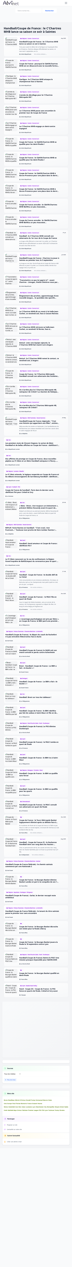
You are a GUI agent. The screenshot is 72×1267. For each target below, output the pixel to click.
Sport (23, 540)
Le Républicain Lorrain (13, 449)
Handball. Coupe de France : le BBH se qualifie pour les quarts (38, 790)
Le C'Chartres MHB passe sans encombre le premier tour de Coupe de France (37, 112)
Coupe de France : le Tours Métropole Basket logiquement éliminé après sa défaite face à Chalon (38, 822)
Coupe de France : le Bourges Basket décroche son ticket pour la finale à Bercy (38, 927)
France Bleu (24, 833)
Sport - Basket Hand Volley (29, 986)
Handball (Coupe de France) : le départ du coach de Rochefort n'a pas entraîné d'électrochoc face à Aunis (31, 635)
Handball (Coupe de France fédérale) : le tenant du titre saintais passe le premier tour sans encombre (32, 912)
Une (9, 440)
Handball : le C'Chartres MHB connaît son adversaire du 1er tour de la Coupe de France (38, 237)
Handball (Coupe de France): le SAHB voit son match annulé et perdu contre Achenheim (38, 651)
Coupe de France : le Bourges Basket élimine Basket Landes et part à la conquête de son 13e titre (39, 882)
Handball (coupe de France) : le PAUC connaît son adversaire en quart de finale (38, 806)
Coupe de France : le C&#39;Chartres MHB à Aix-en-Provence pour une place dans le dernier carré (39, 175)
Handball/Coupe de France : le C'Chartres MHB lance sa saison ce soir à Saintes (38, 43)
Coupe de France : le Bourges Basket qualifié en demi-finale (39, 974)
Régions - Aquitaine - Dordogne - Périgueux (20, 892)
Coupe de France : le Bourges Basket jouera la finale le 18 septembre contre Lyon (38, 943)
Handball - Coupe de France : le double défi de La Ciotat (38, 576)
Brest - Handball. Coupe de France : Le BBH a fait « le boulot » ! (38, 667)
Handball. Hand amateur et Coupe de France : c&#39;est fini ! (38, 544)
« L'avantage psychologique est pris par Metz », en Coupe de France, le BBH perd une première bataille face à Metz (39, 621)
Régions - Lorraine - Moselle (16, 471)
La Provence (24, 587)
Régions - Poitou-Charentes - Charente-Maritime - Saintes (24, 861)
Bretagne (24, 678)
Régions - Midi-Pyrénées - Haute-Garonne (33, 418)
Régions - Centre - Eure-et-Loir (30, 38)
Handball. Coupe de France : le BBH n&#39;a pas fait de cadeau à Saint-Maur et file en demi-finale (39, 713)
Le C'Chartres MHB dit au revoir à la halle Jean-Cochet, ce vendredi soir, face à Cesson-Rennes (39, 312)
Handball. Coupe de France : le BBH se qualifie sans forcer (38, 774)
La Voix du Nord (25, 656)
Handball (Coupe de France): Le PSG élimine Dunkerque (37, 727)
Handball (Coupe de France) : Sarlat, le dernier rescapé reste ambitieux (30, 896)
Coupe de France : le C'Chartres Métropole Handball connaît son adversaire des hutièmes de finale (38, 376)
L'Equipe (23, 995)
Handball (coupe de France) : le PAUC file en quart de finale (38, 598)
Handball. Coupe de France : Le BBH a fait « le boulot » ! (38, 682)
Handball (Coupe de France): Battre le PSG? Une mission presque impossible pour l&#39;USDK (39, 959)
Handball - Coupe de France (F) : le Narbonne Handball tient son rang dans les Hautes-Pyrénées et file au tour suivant (38, 844)
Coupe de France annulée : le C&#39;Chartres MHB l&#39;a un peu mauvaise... (38, 205)
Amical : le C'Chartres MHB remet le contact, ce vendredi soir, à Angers (39, 359)
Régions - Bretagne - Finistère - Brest (32, 770)
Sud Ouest (10, 641)
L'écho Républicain (26, 54)
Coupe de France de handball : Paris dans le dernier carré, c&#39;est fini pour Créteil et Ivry (29, 491)
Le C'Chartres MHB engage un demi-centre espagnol (37, 127)
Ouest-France (24, 672)
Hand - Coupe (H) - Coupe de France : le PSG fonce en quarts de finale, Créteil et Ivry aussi (38, 990)
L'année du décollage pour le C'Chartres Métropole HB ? (35, 96)
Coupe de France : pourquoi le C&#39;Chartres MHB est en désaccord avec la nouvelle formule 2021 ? (39, 66)
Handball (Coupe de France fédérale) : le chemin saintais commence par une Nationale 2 (29, 865)
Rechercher (49, 11)
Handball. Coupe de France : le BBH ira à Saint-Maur (38, 759)
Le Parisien (10, 496)
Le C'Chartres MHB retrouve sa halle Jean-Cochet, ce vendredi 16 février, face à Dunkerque (37, 329)
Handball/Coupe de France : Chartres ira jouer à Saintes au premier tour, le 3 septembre (39, 259)
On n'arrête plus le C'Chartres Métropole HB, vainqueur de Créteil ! (38, 406)
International (26, 801)
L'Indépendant (25, 855)
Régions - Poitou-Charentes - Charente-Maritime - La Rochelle (25, 631)
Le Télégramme (25, 518)
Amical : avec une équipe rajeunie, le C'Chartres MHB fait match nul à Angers (36, 344)
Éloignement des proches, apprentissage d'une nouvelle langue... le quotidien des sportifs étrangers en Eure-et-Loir (38, 298)
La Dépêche (24, 433)
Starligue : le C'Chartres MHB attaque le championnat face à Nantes (36, 80)
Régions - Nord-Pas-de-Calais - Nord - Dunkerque (35, 723)
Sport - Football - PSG (14, 487)
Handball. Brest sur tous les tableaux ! (35, 697)
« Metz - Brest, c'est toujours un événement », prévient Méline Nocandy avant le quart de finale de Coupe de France (38, 508)
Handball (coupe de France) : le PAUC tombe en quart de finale (38, 743)
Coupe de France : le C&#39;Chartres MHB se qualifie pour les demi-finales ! (38, 143)
